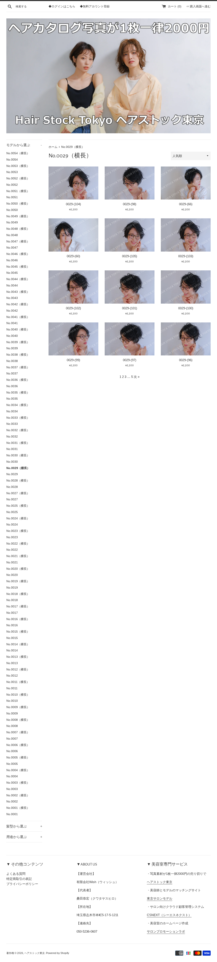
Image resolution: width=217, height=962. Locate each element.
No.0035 (12, 398)
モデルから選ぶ (24, 145)
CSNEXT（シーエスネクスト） (169, 915)
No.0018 (12, 600)
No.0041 (12, 323)
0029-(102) (73, 308)
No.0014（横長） (18, 644)
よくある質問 (15, 873)
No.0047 (12, 247)
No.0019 (12, 587)
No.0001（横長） (18, 807)
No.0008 (12, 726)
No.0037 (12, 373)
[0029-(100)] (186, 287)
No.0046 (12, 260)
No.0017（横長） (18, 606)
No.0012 (12, 675)
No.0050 (12, 210)
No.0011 (12, 688)
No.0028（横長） (18, 480)
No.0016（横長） (18, 619)
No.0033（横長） (18, 417)
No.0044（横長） (18, 279)
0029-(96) (185, 360)
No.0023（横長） (18, 531)
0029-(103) (185, 256)
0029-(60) (73, 256)
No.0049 (12, 222)
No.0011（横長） (17, 682)
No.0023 (12, 537)
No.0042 (12, 310)
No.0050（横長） (18, 203)
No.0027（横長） (18, 493)
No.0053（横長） (18, 166)
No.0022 (12, 549)
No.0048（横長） (18, 228)
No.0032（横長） (18, 430)
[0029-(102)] (73, 287)
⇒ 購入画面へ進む (198, 6)
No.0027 (12, 499)
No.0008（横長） (18, 719)
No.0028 (12, 487)
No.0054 (12, 159)
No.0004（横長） (18, 770)
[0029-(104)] (73, 183)
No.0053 (12, 172)
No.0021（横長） (18, 556)
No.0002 (12, 801)
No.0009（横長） (18, 707)
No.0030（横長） (18, 455)
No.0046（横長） (18, 254)
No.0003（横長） (18, 782)
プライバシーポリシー (22, 884)
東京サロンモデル (159, 898)
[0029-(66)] (186, 183)
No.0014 (12, 650)
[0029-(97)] (129, 339)
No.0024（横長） (18, 518)
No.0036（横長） (18, 379)
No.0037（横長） (18, 367)
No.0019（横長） (18, 581)
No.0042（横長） (18, 304)
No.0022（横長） (18, 543)
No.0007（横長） (18, 732)
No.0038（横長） (18, 354)
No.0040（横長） (18, 329)
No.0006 (12, 751)
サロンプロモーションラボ (166, 931)
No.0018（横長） (18, 594)
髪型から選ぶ (24, 826)
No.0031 (12, 449)
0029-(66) (185, 204)
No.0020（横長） (18, 568)
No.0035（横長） (18, 392)
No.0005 (12, 763)
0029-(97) (129, 360)
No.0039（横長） (18, 342)
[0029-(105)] (129, 235)
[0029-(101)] (129, 287)
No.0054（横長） (18, 153)
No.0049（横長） (18, 216)
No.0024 (12, 524)
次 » (136, 376)
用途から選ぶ (24, 837)
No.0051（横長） (18, 191)
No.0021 (12, 562)
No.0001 (12, 814)
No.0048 (12, 235)
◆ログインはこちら (62, 6)
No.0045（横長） (18, 266)
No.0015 (12, 638)
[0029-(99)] (73, 339)
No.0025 (12, 512)
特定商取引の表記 (19, 879)
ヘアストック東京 (159, 882)
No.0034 (12, 411)
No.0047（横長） (18, 241)
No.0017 (12, 612)
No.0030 (12, 461)
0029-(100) (185, 308)
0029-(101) (129, 308)
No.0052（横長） (18, 178)
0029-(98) (129, 204)
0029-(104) (73, 204)
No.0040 (12, 335)
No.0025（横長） (18, 505)
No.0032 (12, 436)
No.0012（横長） (18, 669)
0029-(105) (129, 256)
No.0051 (12, 197)
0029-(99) (73, 360)
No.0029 (12, 474)
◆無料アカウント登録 (95, 6)
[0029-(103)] (186, 235)
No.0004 (12, 776)
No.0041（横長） (18, 317)
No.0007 (12, 738)
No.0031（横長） (18, 443)
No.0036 (12, 386)
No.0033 (12, 423)
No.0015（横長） (18, 631)
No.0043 (12, 298)
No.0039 (12, 348)
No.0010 (12, 700)
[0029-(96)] (186, 339)
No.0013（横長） (18, 656)
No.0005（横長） (18, 757)
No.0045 (12, 272)
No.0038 (12, 361)
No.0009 (12, 713)
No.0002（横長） (18, 795)
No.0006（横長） (18, 745)
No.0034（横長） (18, 405)
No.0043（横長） (18, 291)
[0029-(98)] (129, 183)
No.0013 (12, 663)
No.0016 (12, 625)
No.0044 (12, 285)
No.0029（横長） (18, 468)
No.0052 (12, 184)
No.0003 (12, 789)
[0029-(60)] (73, 235)
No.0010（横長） (18, 694)
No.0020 (12, 575)
